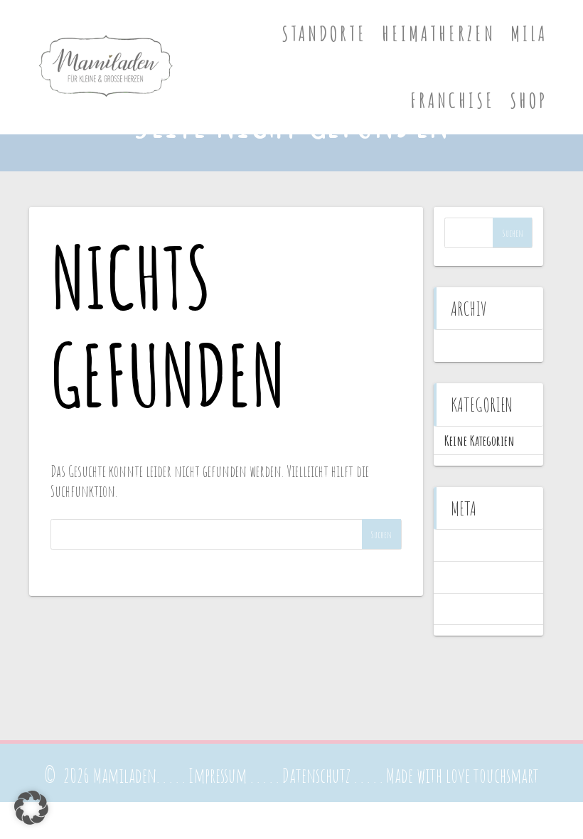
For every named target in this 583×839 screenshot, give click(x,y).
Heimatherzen (439, 33)
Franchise (452, 100)
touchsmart (506, 775)
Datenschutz (316, 775)
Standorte (324, 33)
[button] (31, 807)
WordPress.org (472, 609)
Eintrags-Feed (471, 577)
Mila (528, 33)
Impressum (217, 775)
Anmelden (464, 545)
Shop (528, 100)
